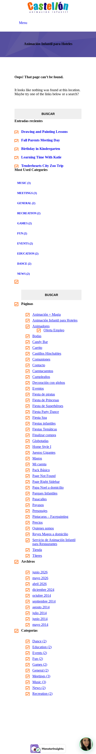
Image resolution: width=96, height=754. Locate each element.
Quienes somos (43, 528)
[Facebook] (43, 727)
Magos (37, 458)
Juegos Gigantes (43, 452)
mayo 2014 (40, 625)
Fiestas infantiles (44, 423)
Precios (37, 522)
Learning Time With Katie (41, 157)
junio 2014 (40, 619)
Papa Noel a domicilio (48, 487)
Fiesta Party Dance (45, 412)
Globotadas (40, 441)
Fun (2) (22, 233)
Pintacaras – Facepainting (50, 517)
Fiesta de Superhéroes (47, 406)
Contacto (38, 365)
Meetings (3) (27, 193)
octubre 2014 (41, 595)
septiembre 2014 (44, 601)
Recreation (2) (28, 213)
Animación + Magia (46, 314)
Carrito (37, 348)
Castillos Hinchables (46, 353)
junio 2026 (40, 572)
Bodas (36, 336)
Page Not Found (44, 476)
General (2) (26, 203)
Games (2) (24, 223)
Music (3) (24, 183)
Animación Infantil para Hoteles (54, 320)
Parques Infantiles (44, 493)
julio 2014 (39, 613)
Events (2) (25, 243)
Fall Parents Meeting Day (40, 140)
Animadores (41, 326)
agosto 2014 (41, 607)
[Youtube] (53, 727)
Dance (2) (24, 263)
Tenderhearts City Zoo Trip (42, 166)
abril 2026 (39, 584)
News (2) (23, 273)
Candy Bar (40, 342)
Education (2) (27, 253)
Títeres (37, 555)
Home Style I (41, 447)
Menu (23, 23)
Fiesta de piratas (43, 394)
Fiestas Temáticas (44, 429)
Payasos (38, 505)
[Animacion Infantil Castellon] (48, 7)
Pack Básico (41, 470)
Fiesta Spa (39, 417)
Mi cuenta (39, 464)
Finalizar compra (44, 435)
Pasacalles (39, 499)
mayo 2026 (40, 578)
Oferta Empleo (54, 330)
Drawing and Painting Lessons (44, 132)
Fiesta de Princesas (45, 400)
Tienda (37, 550)
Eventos (38, 388)
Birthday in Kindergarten (40, 149)
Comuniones (41, 359)
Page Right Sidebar (46, 482)
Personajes (39, 511)
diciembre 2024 (43, 590)
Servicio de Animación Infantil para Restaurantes (53, 542)
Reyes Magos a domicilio (50, 534)
